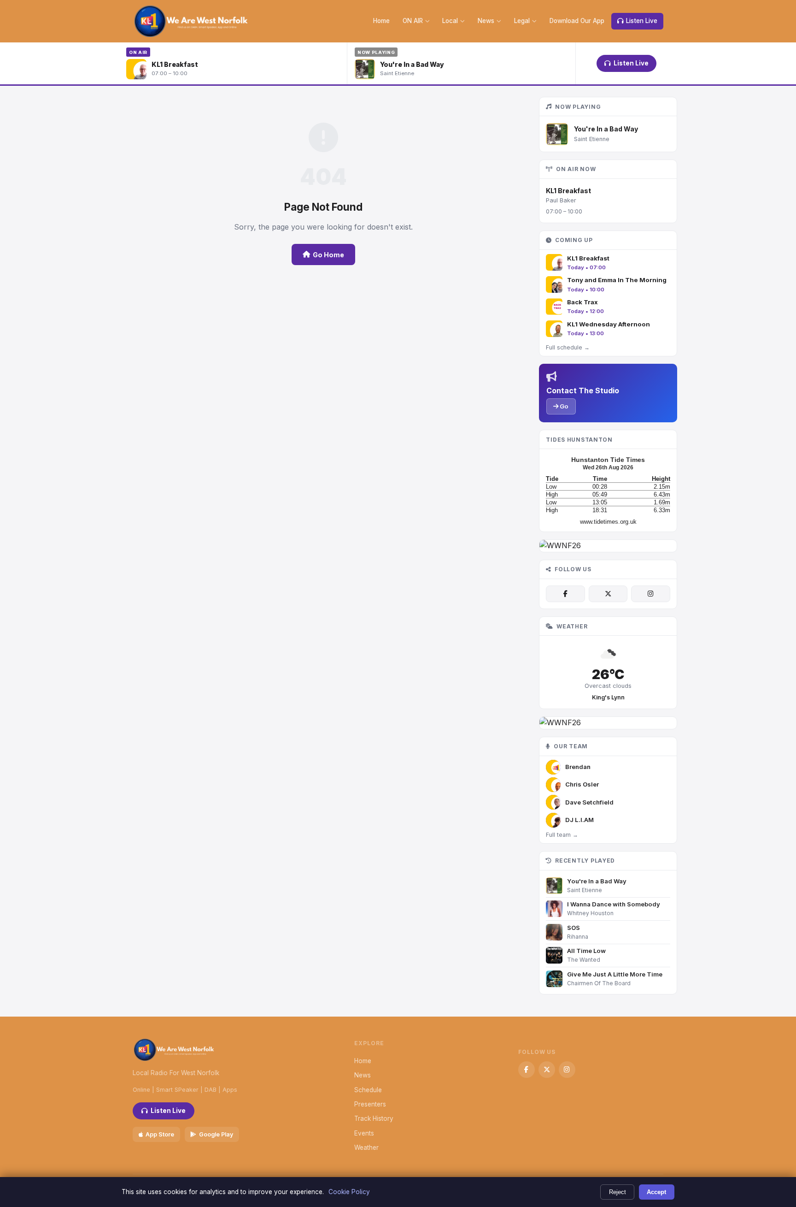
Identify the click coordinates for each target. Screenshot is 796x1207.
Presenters (370, 1104)
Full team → (562, 834)
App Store (160, 1134)
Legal (522, 20)
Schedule (368, 1090)
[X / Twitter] (608, 594)
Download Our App (577, 20)
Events (364, 1133)
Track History (373, 1118)
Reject (617, 1192)
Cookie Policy (349, 1191)
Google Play (216, 1134)
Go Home (328, 255)
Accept (656, 1192)
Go (563, 406)
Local (450, 20)
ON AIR (413, 20)
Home (381, 20)
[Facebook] (565, 594)
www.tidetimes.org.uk (608, 521)
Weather (366, 1147)
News (486, 20)
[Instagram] (650, 594)
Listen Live (641, 20)
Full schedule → (568, 347)
